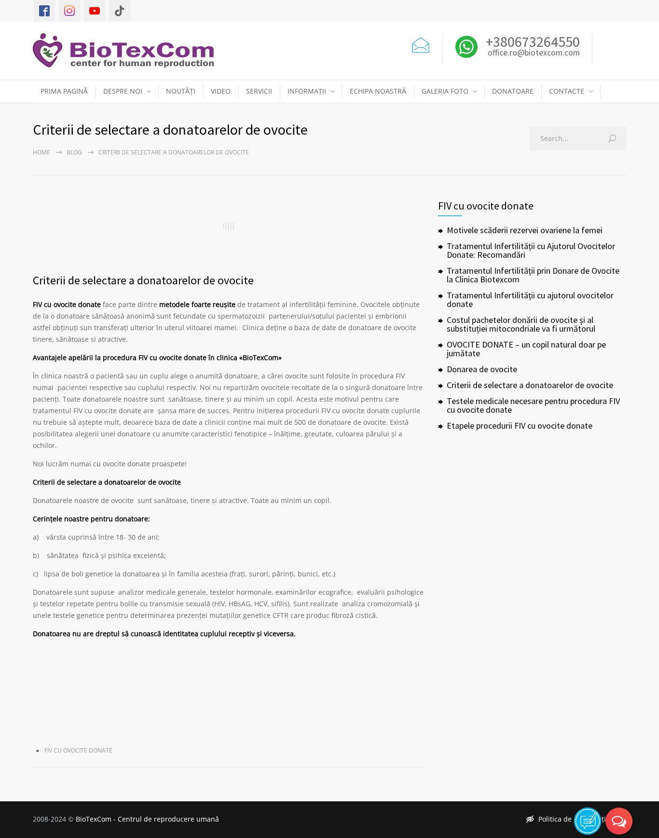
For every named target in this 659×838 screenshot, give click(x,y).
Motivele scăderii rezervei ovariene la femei (525, 230)
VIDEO (221, 91)
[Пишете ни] (420, 43)
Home (41, 152)
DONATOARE (513, 91)
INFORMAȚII (307, 91)
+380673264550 (531, 41)
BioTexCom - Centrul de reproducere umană (147, 819)
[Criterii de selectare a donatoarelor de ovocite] (228, 226)
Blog (74, 152)
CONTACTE (566, 91)
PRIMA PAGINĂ (64, 91)
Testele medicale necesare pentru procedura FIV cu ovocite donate (533, 405)
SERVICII (259, 91)
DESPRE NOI (122, 91)
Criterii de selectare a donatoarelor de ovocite (143, 280)
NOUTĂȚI (180, 91)
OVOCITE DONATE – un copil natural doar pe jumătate (526, 349)
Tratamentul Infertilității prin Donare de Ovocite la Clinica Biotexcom (533, 275)
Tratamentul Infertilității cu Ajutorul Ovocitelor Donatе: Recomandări (531, 250)
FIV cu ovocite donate (78, 750)
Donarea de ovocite (482, 369)
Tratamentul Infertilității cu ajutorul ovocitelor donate (530, 299)
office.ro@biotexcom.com (534, 53)
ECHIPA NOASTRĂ (378, 91)
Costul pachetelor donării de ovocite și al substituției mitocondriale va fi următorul (521, 324)
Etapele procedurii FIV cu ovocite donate (519, 425)
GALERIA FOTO (445, 91)
